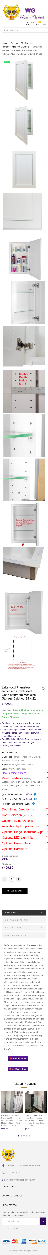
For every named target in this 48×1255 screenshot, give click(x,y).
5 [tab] (29, 1135)
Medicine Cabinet (25, 765)
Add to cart (16, 891)
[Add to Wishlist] (43, 687)
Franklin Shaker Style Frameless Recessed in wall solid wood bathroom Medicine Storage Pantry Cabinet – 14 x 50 (11, 1120)
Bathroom (11, 765)
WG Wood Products (17, 769)
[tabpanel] (12, 1111)
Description (12, 912)
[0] (37, 23)
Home (4, 43)
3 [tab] (24, 1135)
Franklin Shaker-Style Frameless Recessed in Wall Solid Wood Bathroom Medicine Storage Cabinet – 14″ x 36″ (35, 1120)
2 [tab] (21, 1135)
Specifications (13, 928)
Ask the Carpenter (15, 935)
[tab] (24, 913)
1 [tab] (18, 1135)
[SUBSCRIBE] (43, 1221)
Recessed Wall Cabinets (22, 43)
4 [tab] (26, 1135)
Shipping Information (17, 920)
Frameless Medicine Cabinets (15, 47)
